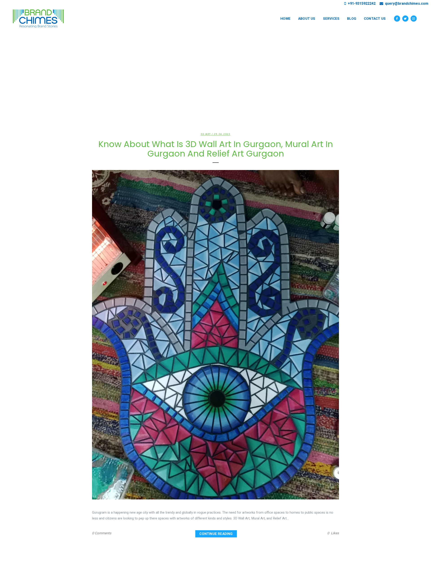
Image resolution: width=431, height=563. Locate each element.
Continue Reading (216, 533)
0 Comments (101, 533)
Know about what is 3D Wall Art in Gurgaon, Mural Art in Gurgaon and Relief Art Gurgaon (215, 148)
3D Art (206, 134)
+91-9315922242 (361, 3)
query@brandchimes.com (405, 3)
